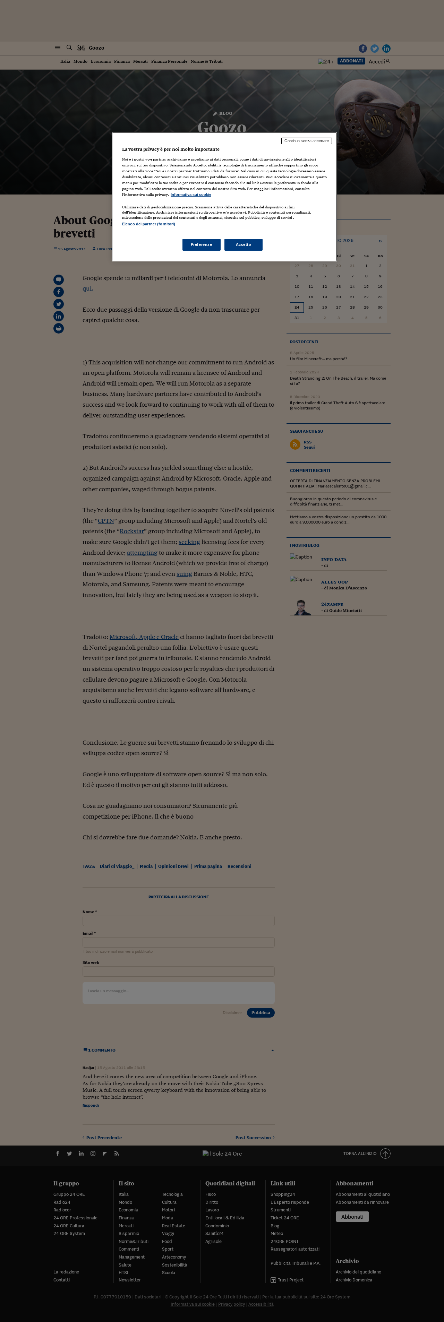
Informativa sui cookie (191, 194)
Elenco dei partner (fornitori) (148, 224)
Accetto (243, 244)
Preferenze (201, 244)
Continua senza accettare (306, 141)
